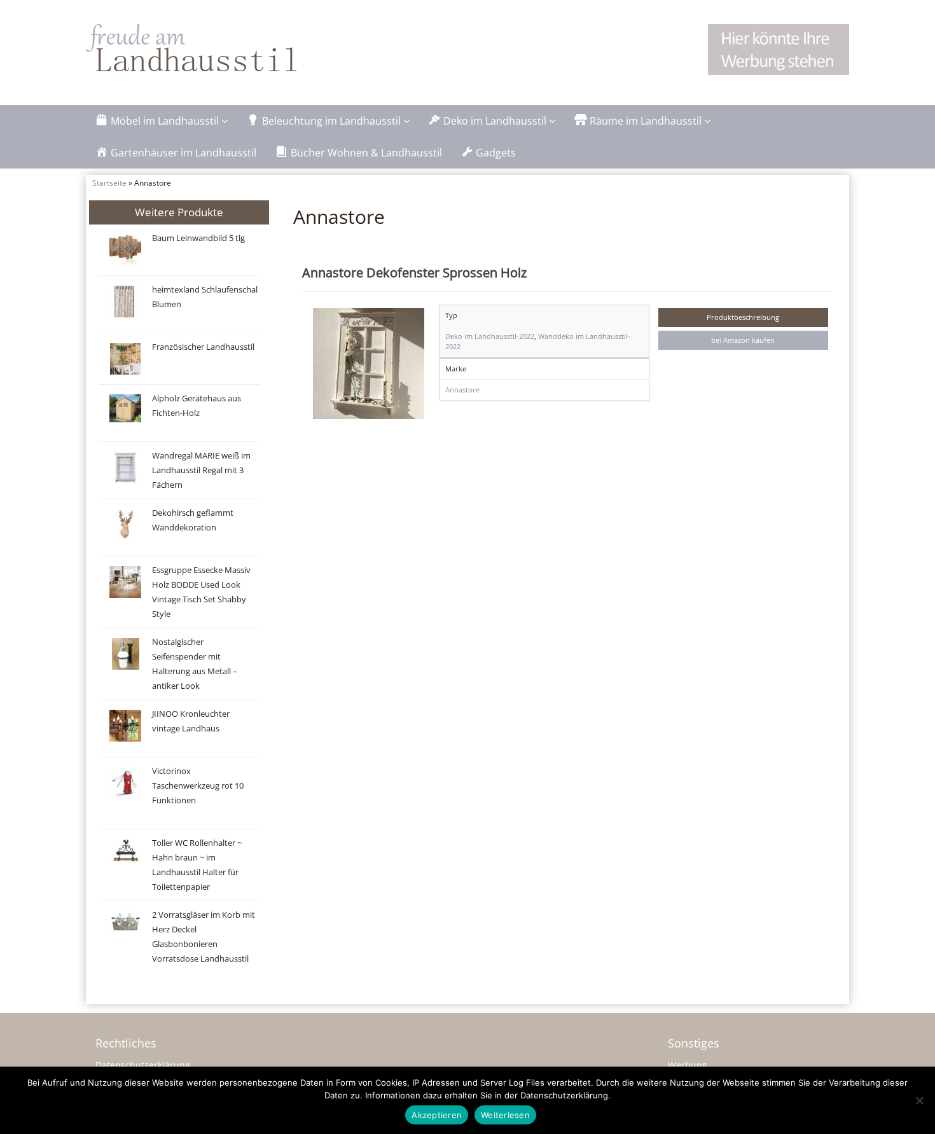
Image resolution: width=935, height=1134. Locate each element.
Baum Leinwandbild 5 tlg (198, 238)
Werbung (687, 1065)
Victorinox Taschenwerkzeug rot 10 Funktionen (198, 786)
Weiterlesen (505, 1115)
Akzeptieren (437, 1115)
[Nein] (919, 1100)
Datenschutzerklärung (142, 1065)
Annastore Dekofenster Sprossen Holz (414, 272)
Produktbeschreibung (743, 317)
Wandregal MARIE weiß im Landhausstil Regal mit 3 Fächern (201, 470)
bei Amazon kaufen (743, 340)
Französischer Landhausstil (203, 347)
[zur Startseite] (245, 47)
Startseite (109, 182)
